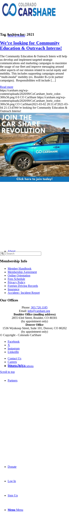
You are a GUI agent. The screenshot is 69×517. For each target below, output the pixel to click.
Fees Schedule (16, 279)
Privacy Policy (16, 282)
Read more (6, 87)
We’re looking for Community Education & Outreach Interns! (31, 45)
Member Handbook (19, 268)
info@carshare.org (39, 311)
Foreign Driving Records (23, 285)
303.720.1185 (39, 307)
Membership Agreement (22, 272)
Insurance (13, 289)
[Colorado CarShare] (29, 18)
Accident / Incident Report (24, 292)
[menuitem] (38, 416)
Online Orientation (19, 275)
